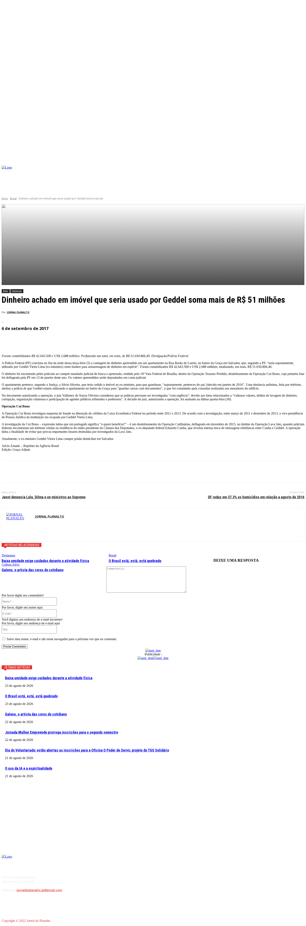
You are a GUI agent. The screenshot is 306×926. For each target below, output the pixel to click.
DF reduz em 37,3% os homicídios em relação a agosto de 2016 (256, 497)
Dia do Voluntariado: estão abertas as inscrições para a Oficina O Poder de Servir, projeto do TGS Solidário (87, 750)
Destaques (17, 290)
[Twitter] (23, 472)
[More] (101, 340)
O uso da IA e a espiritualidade (28, 768)
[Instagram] (261, 172)
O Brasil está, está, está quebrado (135, 561)
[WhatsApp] (53, 472)
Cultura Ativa (10, 564)
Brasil (13, 198)
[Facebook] (254, 172)
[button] (301, 161)
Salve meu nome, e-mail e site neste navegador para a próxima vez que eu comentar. (62, 639)
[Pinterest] (38, 472)
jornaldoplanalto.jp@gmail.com (39, 890)
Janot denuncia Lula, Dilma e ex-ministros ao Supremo (44, 497)
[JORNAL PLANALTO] (18, 525)
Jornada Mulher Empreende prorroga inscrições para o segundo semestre (61, 732)
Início (5, 198)
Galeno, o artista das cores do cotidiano (32, 570)
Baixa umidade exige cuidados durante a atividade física (45, 561)
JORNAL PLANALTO (18, 312)
